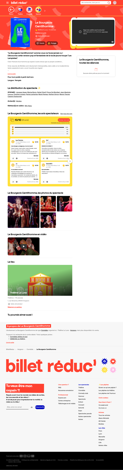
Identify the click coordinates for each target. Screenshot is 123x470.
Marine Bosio (32, 92)
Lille (100, 442)
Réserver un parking (15, 307)
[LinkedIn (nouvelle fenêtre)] (113, 370)
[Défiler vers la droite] (44, 11)
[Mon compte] (115, 3)
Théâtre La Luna (40, 33)
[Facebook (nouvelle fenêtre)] (104, 361)
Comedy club (83, 393)
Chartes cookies (63, 460)
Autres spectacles (84, 416)
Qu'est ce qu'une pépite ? (107, 388)
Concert (81, 405)
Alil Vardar (102, 421)
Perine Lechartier (32, 94)
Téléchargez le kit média (66, 404)
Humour (81, 396)
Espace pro (62, 398)
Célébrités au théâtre (17, 339)
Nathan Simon (54, 94)
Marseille (102, 437)
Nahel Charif (41, 92)
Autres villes (103, 445)
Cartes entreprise (64, 401)
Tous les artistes (104, 415)
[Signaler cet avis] (16, 158)
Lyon (100, 434)
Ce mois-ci (102, 408)
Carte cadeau (103, 398)
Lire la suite (12, 74)
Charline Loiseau (19, 94)
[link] (23, 140)
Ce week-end (103, 405)
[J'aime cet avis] (13, 158)
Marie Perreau (43, 94)
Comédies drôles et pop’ (18, 337)
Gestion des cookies (14, 462)
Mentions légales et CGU (48, 460)
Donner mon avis (64, 120)
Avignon (73, 330)
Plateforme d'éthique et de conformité (82, 460)
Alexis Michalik (104, 418)
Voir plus (36, 155)
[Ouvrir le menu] (8, 3)
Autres (80, 419)
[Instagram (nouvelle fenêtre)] (104, 370)
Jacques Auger (21, 92)
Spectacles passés (85, 414)
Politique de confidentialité (30, 460)
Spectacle (82, 399)
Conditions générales (13, 460)
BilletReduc (10, 349)
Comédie (44, 330)
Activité (81, 408)
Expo (80, 411)
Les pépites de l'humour (107, 393)
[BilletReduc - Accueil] (19, 3)
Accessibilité (100, 460)
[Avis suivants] (70, 161)
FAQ (59, 388)
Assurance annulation (65, 390)
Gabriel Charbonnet (15, 96)
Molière (19, 101)
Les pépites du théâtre (106, 390)
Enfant (80, 402)
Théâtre (81, 388)
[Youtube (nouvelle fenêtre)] (113, 361)
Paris (100, 431)
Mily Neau (28, 106)
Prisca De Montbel (53, 92)
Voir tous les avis (66, 114)
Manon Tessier (65, 94)
